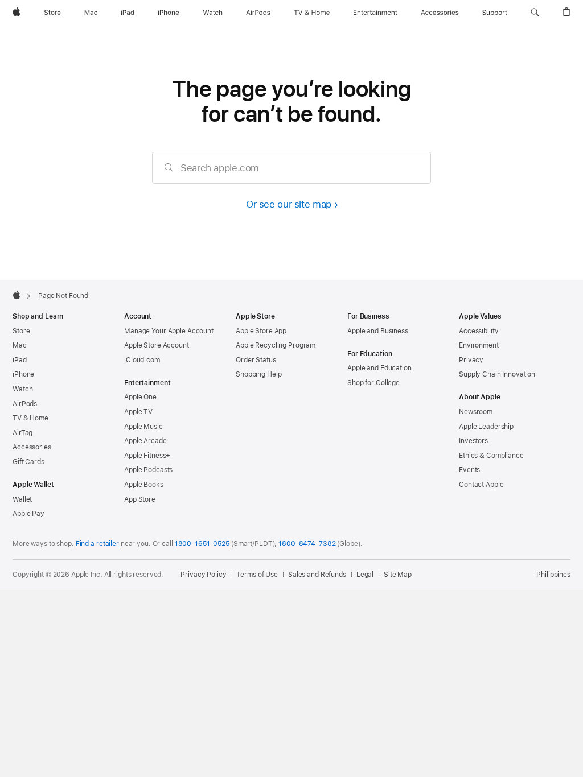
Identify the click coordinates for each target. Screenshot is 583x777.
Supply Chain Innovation (497, 374)
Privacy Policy (203, 574)
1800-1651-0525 (202, 544)
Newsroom (475, 412)
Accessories (32, 447)
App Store (139, 499)
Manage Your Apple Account (169, 331)
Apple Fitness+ (147, 456)
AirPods (25, 404)
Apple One (140, 397)
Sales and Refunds (317, 574)
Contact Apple (481, 485)
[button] (535, 12)
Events (469, 470)
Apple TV (138, 412)
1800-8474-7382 (306, 544)
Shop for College (373, 383)
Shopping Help (258, 374)
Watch (22, 389)
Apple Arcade (145, 441)
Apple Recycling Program (275, 345)
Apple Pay (28, 514)
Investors (473, 441)
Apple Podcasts (148, 470)
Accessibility (478, 331)
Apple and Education (379, 368)
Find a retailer (97, 544)
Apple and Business (377, 331)
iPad (20, 360)
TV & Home (30, 418)
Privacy (471, 360)
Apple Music (143, 427)
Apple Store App (261, 331)
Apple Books (143, 485)
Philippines (553, 574)
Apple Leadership (486, 427)
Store (21, 331)
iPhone (23, 374)
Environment (479, 345)
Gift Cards (28, 462)
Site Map (398, 574)
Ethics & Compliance (491, 456)
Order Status (256, 360)
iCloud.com (142, 360)
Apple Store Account (156, 345)
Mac (20, 345)
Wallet (22, 499)
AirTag (22, 433)
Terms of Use (257, 574)
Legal (364, 574)
